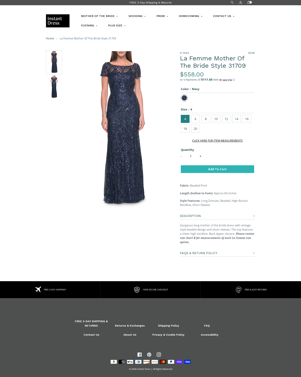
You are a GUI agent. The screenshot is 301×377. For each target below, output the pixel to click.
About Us (130, 334)
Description (190, 216)
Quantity (187, 149)
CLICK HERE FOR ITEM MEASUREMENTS (217, 141)
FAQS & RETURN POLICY (198, 253)
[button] (217, 80)
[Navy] (184, 97)
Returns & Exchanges (130, 325)
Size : (186, 109)
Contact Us (91, 334)
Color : (190, 89)
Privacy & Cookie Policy (168, 334)
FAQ (207, 325)
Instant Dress (143, 369)
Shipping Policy (168, 325)
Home (50, 38)
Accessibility (209, 334)
